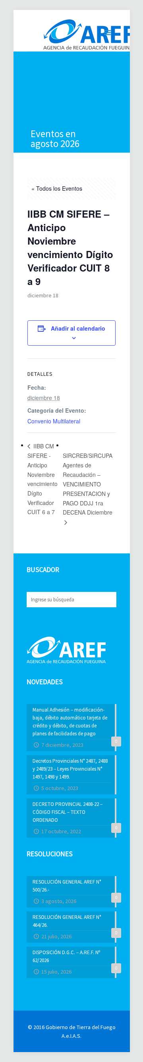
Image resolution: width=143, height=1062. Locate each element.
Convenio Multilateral (53, 421)
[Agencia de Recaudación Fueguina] (88, 33)
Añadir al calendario (78, 328)
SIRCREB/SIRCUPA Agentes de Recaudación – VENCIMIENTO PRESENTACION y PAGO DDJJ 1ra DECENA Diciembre (87, 484)
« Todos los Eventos (56, 188)
